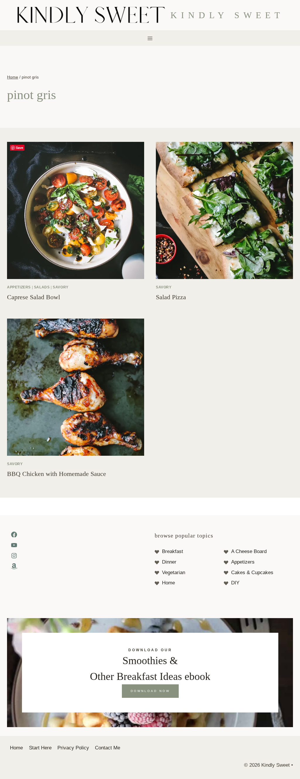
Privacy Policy (73, 748)
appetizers (19, 287)
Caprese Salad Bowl (33, 297)
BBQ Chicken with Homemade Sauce (56, 473)
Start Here (40, 748)
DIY (235, 583)
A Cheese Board (249, 551)
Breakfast (172, 551)
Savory (61, 287)
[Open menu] (150, 38)
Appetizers (243, 562)
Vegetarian (173, 572)
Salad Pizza (171, 297)
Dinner (169, 562)
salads (42, 287)
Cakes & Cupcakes (252, 572)
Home (168, 583)
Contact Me (107, 748)
